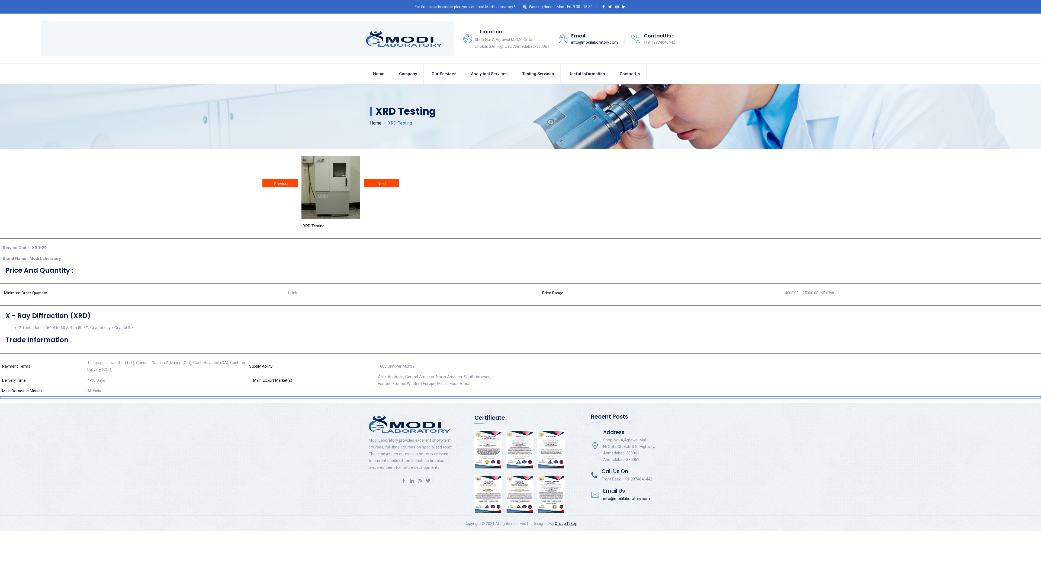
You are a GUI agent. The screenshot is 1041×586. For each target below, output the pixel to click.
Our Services (444, 73)
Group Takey (566, 523)
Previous (282, 183)
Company (408, 73)
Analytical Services (489, 73)
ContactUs (630, 73)
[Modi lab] (404, 38)
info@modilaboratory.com (594, 42)
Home (378, 73)
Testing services (538, 73)
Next (381, 183)
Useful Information (586, 73)
